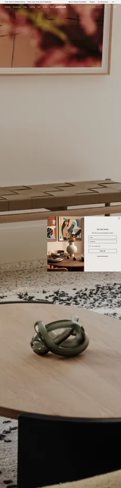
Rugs (25, 7)
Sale (38, 7)
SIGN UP (102, 251)
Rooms (45, 7)
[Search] (90, 7)
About (52, 7)
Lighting (32, 7)
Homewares (17, 7)
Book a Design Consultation (77, 2)
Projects (92, 2)
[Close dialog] (119, 218)
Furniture (7, 7)
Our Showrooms (103, 2)
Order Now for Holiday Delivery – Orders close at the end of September (28, 2)
